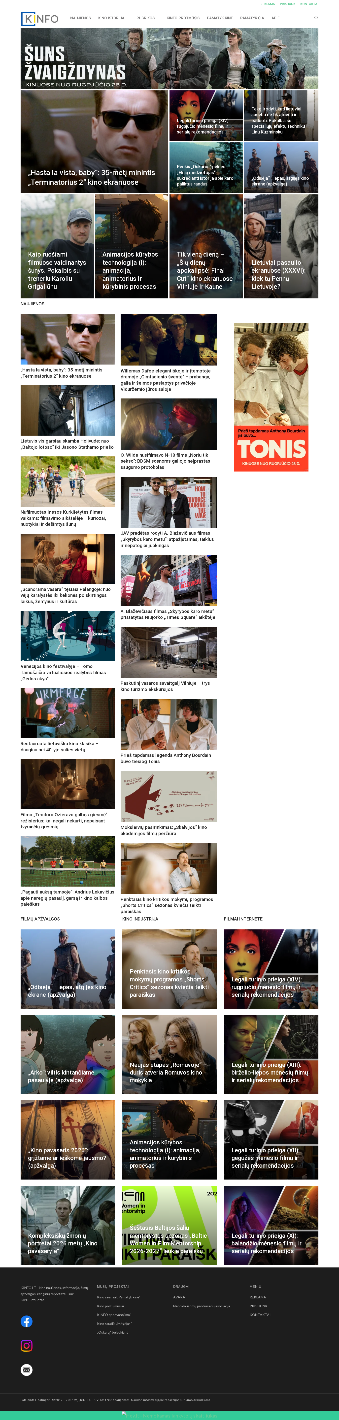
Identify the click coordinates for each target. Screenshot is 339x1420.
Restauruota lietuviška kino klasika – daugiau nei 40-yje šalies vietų (59, 747)
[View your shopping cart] (306, 18)
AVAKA (179, 1297)
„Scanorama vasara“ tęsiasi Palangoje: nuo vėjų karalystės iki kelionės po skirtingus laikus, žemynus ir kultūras (66, 595)
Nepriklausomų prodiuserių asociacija (201, 1306)
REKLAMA (268, 4)
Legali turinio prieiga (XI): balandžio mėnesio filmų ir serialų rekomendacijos (267, 1243)
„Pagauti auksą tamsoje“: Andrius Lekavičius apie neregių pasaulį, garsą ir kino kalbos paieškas (67, 898)
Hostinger (42, 1400)
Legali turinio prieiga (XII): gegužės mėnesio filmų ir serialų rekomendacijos (266, 1158)
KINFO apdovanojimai (114, 1315)
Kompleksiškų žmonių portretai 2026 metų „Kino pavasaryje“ (63, 1243)
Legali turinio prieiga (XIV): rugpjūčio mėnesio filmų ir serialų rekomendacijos (267, 987)
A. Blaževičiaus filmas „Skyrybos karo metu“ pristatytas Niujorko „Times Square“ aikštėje (168, 614)
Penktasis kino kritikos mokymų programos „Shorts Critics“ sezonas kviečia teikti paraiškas (167, 905)
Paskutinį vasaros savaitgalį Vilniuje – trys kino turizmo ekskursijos (165, 686)
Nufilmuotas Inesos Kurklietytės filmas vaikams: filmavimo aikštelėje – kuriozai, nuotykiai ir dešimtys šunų (63, 518)
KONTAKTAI (309, 4)
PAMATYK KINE (220, 18)
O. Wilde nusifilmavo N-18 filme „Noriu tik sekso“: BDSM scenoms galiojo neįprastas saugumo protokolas (165, 461)
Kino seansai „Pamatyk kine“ (118, 1297)
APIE (275, 18)
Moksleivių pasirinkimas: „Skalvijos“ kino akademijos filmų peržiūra (164, 830)
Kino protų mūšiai (110, 1306)
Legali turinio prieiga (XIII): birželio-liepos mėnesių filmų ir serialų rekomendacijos (270, 1072)
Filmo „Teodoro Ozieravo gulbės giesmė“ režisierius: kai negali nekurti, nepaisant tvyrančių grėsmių (64, 821)
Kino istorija (111, 18)
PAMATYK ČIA (252, 18)
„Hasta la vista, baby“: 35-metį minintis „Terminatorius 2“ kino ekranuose (61, 373)
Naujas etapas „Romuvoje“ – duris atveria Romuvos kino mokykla (168, 1072)
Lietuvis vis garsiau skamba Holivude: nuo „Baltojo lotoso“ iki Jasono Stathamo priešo (67, 444)
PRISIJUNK (287, 4)
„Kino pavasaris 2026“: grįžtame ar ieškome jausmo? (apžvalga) (67, 1158)
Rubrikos (145, 18)
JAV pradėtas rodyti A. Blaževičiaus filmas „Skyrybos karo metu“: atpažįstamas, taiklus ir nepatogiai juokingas (167, 539)
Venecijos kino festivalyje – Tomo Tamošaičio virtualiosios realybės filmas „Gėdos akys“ (63, 672)
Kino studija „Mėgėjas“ (114, 1323)
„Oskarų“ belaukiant (112, 1332)
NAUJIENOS (80, 18)
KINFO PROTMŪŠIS (183, 18)
